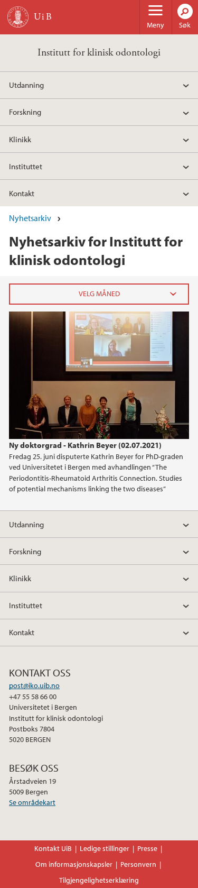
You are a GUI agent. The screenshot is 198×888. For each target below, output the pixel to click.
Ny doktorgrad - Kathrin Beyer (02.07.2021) (85, 445)
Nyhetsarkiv (30, 218)
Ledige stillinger (104, 848)
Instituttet (25, 166)
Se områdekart (32, 802)
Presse (147, 848)
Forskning (25, 111)
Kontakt (21, 193)
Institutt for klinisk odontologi (99, 52)
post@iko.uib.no (34, 685)
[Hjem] (18, 17)
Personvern (138, 864)
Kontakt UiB (53, 848)
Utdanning (26, 84)
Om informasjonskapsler (73, 864)
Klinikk (20, 139)
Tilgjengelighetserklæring (99, 880)
